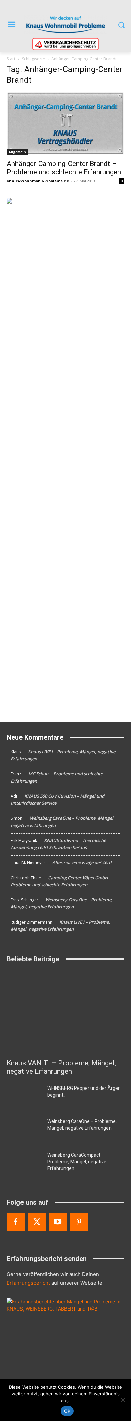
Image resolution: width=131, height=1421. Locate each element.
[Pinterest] (79, 1222)
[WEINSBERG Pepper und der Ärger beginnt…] (24, 1097)
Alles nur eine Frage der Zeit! (82, 862)
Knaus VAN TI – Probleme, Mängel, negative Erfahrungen (61, 1067)
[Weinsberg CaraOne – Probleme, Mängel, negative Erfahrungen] (24, 1130)
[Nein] (122, 1399)
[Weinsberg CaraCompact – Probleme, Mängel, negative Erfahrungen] (24, 1164)
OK (67, 1411)
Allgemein (17, 152)
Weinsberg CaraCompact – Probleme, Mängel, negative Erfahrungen (76, 1161)
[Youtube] (58, 1222)
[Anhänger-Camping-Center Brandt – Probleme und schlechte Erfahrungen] (65, 123)
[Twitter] (37, 1222)
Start (11, 59)
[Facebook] (16, 1222)
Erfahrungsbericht (28, 1283)
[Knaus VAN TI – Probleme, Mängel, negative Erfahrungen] (65, 1012)
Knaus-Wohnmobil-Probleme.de (38, 180)
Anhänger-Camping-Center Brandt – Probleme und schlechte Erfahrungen (64, 168)
